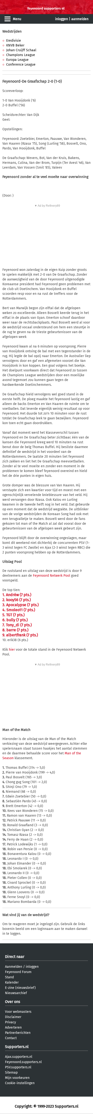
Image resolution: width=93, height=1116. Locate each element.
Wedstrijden (12, 31)
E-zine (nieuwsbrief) (20, 988)
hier (12, 650)
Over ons (12, 1001)
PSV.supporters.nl (18, 1067)
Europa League (17, 60)
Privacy (10, 1022)
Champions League (20, 55)
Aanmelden (13, 967)
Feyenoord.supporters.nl (23, 1062)
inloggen (61, 19)
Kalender (12, 982)
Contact (11, 1038)
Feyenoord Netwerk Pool (51, 576)
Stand (9, 977)
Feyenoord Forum (18, 972)
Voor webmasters (18, 1012)
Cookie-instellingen (20, 1083)
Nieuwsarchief (16, 993)
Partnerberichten (18, 1033)
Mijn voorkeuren (17, 1078)
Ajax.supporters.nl (18, 1057)
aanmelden (79, 19)
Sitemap (11, 1072)
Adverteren (13, 1027)
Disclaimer (13, 1017)
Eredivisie (13, 41)
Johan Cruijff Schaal (21, 50)
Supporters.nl (17, 1046)
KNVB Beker (15, 45)
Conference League (21, 65)
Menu (17, 19)
